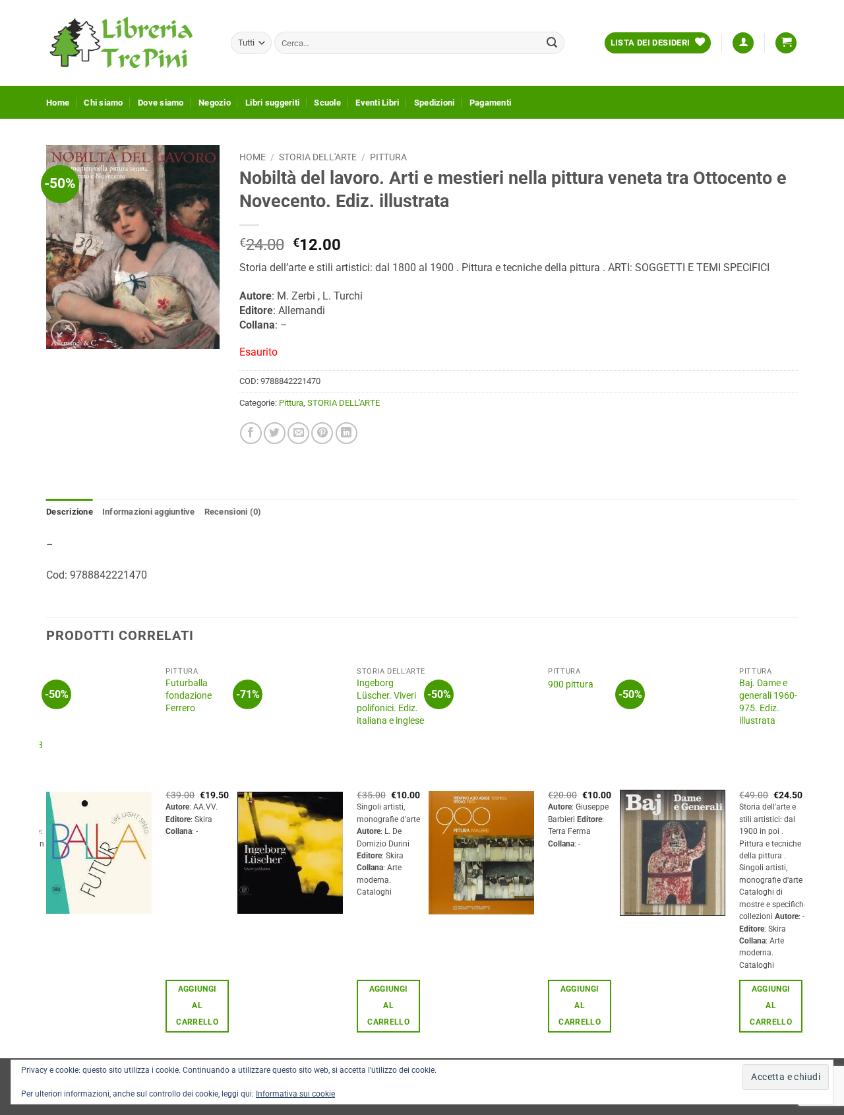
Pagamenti (490, 103)
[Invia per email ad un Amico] (298, 433)
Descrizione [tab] (69, 512)
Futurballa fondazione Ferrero (189, 695)
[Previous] (47, 857)
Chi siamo (103, 103)
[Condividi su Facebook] (251, 433)
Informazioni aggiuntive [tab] (148, 512)
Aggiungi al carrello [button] (197, 1005)
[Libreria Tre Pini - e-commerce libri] (128, 43)
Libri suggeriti (272, 103)
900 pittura (570, 684)
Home (57, 103)
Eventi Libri (377, 103)
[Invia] (552, 43)
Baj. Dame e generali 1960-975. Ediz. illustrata (768, 702)
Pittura (388, 157)
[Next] (797, 857)
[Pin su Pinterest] (322, 433)
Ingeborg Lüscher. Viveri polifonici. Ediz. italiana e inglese (390, 702)
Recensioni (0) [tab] (233, 512)
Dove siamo (161, 103)
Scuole (327, 103)
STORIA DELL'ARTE (318, 157)
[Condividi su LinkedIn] (346, 433)
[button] (743, 43)
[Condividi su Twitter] (275, 433)
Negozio (214, 103)
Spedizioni (434, 103)
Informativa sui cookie (295, 1094)
